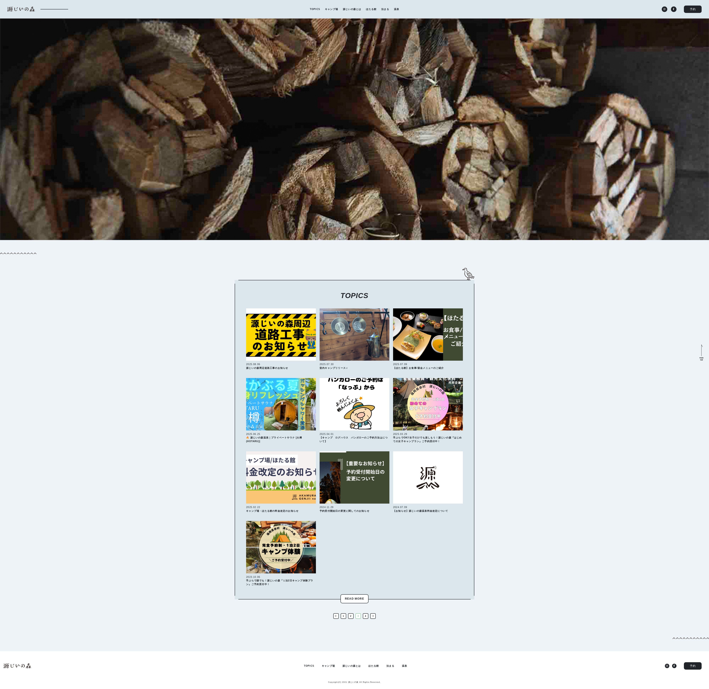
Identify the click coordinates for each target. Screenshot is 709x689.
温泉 (396, 9)
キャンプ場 (331, 9)
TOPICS (315, 9)
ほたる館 (371, 9)
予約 (693, 9)
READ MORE (354, 598)
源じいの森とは (352, 9)
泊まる (385, 9)
